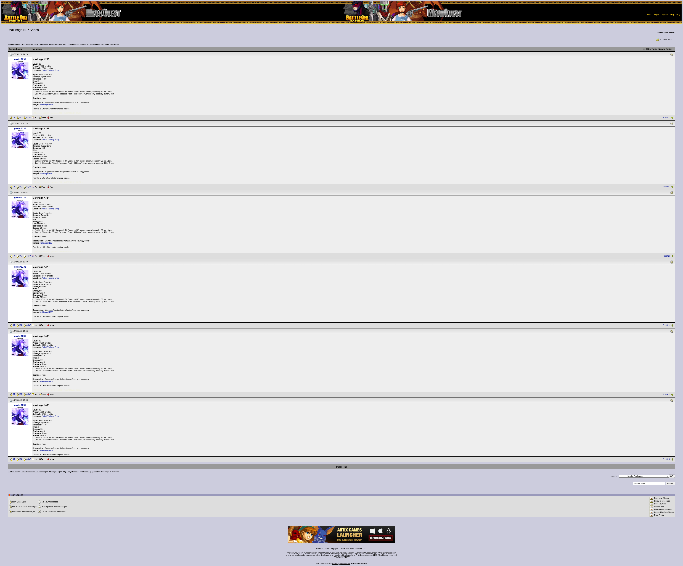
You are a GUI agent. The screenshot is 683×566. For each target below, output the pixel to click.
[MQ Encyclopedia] (71, 44)
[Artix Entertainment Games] (33, 44)
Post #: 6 (666, 459)
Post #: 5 (666, 394)
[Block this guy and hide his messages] (50, 117)
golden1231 (20, 59)
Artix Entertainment (387, 553)
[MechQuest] (54, 44)
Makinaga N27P (46, 174)
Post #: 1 (666, 117)
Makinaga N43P (46, 450)
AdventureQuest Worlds (365, 553)
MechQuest (323, 553)
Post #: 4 (666, 325)
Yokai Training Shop (50, 70)
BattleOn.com (347, 553)
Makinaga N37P (46, 312)
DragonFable (310, 553)
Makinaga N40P (46, 381)
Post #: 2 (666, 187)
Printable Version (667, 39)
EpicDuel (335, 553)
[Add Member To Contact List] (42, 117)
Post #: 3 (666, 256)
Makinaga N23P (46, 104)
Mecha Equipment (90, 44)
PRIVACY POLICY (342, 557)
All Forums (13, 44)
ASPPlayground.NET (341, 563)
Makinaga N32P (46, 243)
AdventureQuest (295, 553)
